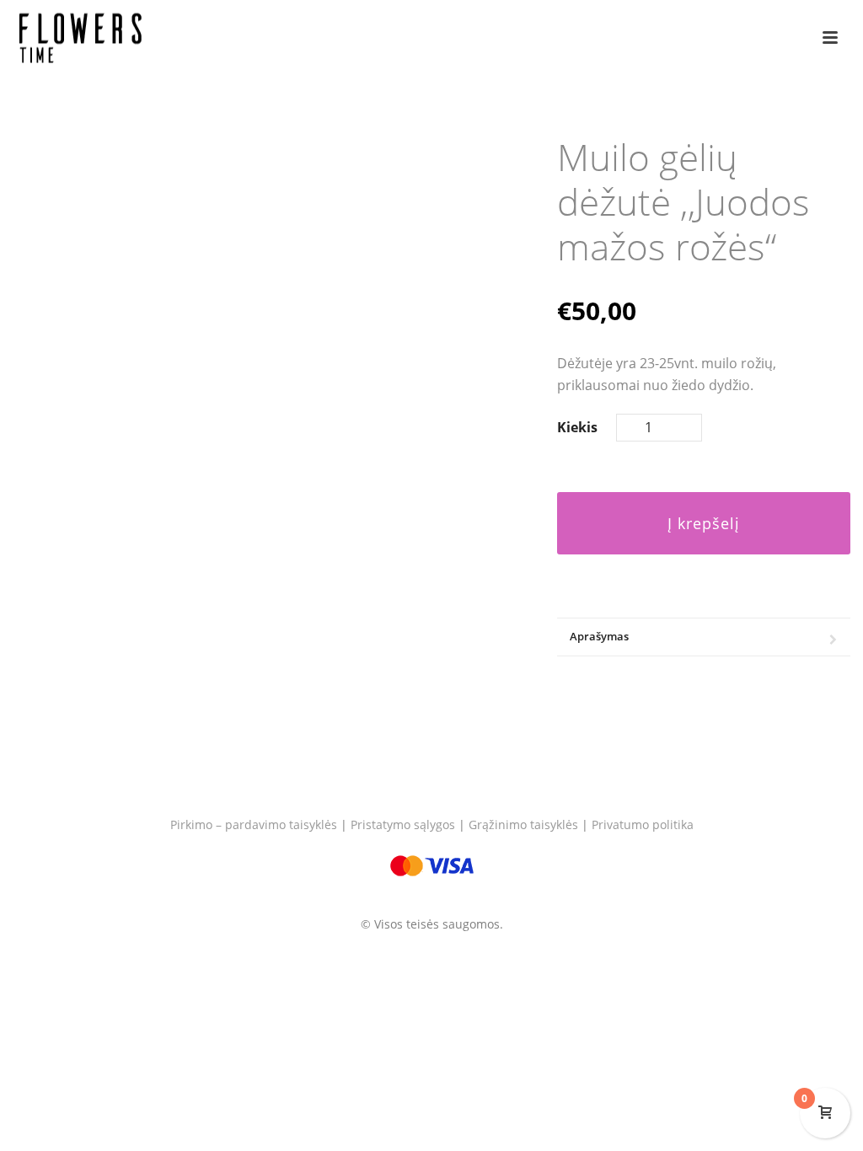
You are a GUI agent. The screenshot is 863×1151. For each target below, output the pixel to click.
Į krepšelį (703, 523)
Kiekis (577, 427)
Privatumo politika (643, 824)
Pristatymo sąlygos (403, 824)
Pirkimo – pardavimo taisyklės (253, 824)
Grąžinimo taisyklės (523, 824)
